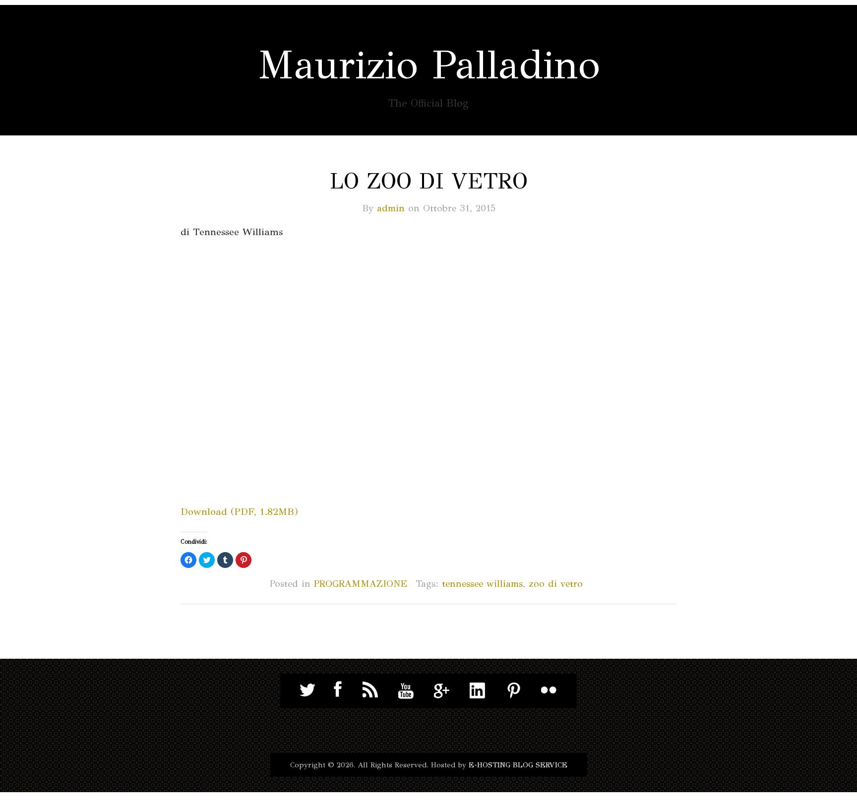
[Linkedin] (478, 690)
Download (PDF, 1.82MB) (239, 511)
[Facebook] (335, 690)
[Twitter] (308, 690)
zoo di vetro (556, 583)
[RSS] (370, 690)
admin (391, 208)
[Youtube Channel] (406, 690)
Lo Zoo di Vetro (429, 181)
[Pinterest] (513, 690)
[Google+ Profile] (442, 690)
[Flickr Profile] (549, 690)
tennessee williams (482, 583)
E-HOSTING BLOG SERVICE (518, 764)
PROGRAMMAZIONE (360, 583)
